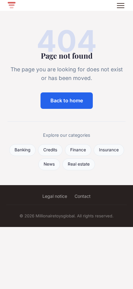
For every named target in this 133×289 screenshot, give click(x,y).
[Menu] (120, 6)
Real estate (79, 164)
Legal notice (54, 196)
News (49, 164)
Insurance (109, 149)
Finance (78, 149)
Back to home (66, 100)
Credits (50, 149)
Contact (83, 196)
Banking (22, 149)
